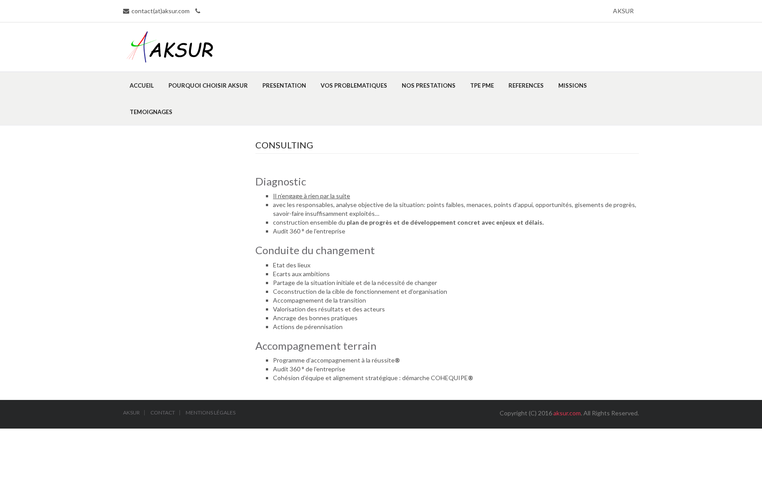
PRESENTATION (284, 85)
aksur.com (567, 413)
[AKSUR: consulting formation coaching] (170, 46)
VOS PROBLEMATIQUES (354, 85)
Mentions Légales (210, 412)
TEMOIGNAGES (151, 111)
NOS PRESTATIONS (429, 85)
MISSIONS (572, 85)
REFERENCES (526, 85)
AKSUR (623, 11)
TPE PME (482, 85)
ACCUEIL (142, 85)
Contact (162, 412)
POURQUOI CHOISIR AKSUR (208, 85)
